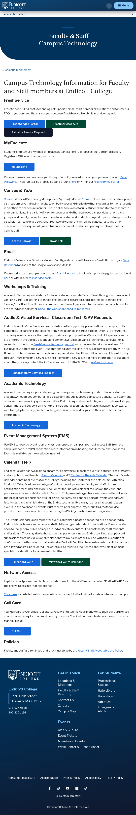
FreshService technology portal (54, 344)
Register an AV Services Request (33, 372)
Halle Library (106, 690)
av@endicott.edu (102, 362)
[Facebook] (50, 788)
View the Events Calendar (66, 562)
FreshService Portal (25, 124)
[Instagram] (58, 788)
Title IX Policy (114, 777)
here (73, 181)
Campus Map (67, 711)
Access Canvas (21, 241)
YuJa (85, 199)
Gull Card (17, 631)
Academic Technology (26, 425)
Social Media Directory (68, 795)
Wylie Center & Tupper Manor (78, 747)
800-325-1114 (17, 712)
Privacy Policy (71, 777)
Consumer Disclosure (21, 777)
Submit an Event (22, 562)
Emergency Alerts (106, 709)
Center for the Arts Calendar (88, 475)
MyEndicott (19, 166)
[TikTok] (85, 788)
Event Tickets (67, 735)
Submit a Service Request (28, 132)
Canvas (8, 199)
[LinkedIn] (77, 788)
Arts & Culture (68, 730)
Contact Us (66, 700)
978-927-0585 (17, 707)
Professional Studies (107, 682)
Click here (10, 594)
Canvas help (56, 241)
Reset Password (67, 273)
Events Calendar (52, 475)
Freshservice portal (106, 181)
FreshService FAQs (65, 124)
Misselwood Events (71, 741)
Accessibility (93, 777)
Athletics (104, 702)
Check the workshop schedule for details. (64, 309)
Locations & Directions (66, 682)
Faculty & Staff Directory (68, 692)
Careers (63, 705)
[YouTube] (68, 788)
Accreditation (49, 777)
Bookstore (105, 696)
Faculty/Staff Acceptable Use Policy (100, 650)
